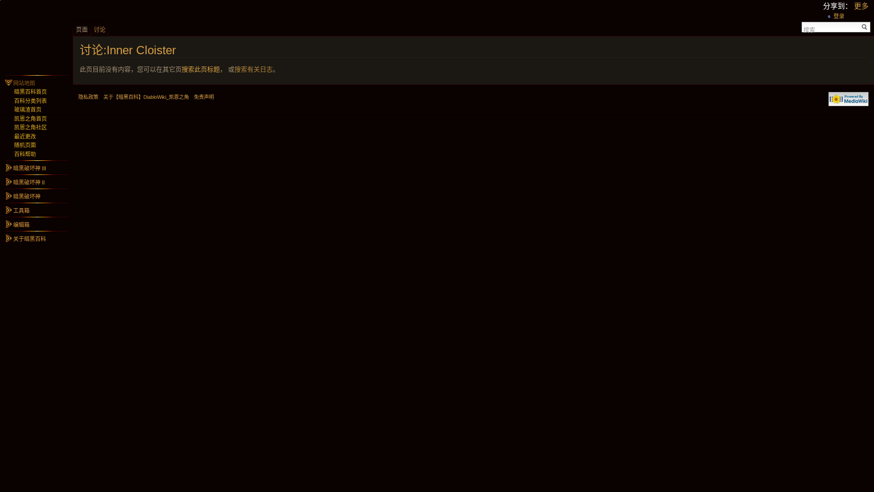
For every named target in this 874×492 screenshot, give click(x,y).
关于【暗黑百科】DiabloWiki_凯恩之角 (146, 97)
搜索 (809, 29)
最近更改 (25, 136)
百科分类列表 (30, 101)
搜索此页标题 (201, 69)
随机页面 (25, 145)
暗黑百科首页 (30, 92)
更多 (861, 6)
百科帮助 (25, 154)
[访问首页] (36, 36)
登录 (838, 16)
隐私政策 (88, 97)
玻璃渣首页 (27, 110)
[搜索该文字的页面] (864, 27)
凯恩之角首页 (30, 119)
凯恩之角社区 (30, 127)
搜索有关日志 (253, 69)
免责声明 (204, 97)
